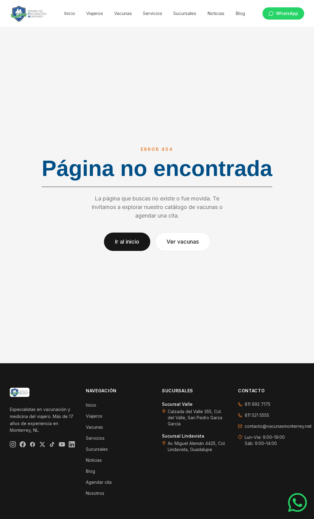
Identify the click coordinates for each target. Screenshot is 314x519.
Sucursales (184, 13)
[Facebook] (23, 444)
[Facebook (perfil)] (32, 444)
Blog (240, 13)
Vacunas (123, 13)
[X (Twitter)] (42, 444)
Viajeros (94, 13)
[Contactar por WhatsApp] (297, 502)
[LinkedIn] (72, 444)
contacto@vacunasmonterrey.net (278, 426)
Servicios (152, 13)
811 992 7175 (257, 404)
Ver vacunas (183, 241)
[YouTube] (62, 444)
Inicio (69, 13)
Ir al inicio (127, 241)
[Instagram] (13, 444)
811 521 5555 (257, 415)
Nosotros (95, 493)
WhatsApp (287, 13)
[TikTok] (52, 444)
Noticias (215, 13)
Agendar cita (99, 482)
